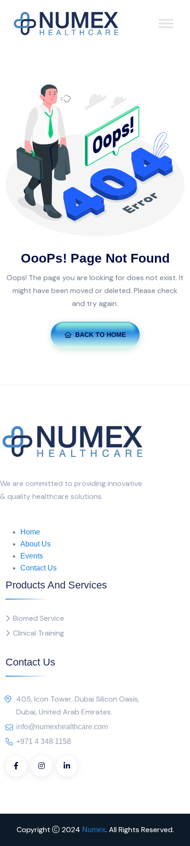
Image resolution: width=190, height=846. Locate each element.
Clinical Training (38, 633)
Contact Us (38, 568)
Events (31, 556)
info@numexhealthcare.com (62, 727)
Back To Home (100, 334)
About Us (35, 544)
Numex (94, 830)
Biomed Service (38, 618)
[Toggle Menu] (166, 23)
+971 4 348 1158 (43, 741)
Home (30, 532)
